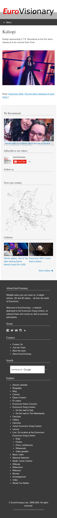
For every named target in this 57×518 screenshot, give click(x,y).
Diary (18, 439)
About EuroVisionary (22, 354)
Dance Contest (19, 397)
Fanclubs (17, 416)
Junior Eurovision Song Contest (27, 426)
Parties (19, 442)
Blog (15, 391)
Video (15, 480)
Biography (17, 388)
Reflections (18, 467)
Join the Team (19, 347)
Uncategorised (19, 477)
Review (16, 473)
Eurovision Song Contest (24, 407)
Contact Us (18, 344)
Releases (17, 470)
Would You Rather (21, 483)
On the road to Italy (24, 410)
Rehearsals (21, 448)
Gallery (16, 420)
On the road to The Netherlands (30, 413)
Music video (18, 454)
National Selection (21, 458)
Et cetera (17, 401)
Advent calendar (20, 385)
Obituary (16, 464)
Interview (17, 423)
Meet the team (19, 351)
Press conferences (24, 445)
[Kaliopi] (28, 84)
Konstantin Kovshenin (36, 509)
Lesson (16, 429)
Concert (16, 394)
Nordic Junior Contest (22, 461)
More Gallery (45, 270)
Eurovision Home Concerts (25, 404)
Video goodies (22, 451)
